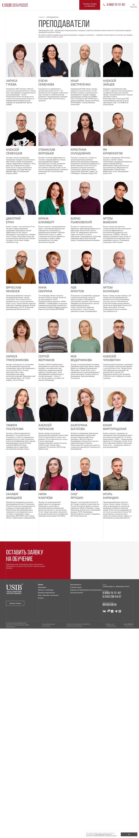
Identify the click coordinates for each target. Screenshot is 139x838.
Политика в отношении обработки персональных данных (78, 625)
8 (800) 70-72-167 (116, 5)
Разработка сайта (128, 626)
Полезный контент (76, 593)
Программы (42, 587)
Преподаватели (75, 584)
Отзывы (40, 598)
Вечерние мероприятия (46, 593)
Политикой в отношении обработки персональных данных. (101, 835)
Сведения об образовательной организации (86, 590)
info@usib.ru (110, 604)
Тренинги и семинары (45, 590)
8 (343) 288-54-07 (112, 596)
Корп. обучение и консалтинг (48, 595)
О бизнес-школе (76, 587)
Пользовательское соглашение (48, 625)
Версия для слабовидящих (111, 625)
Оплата (40, 584)
